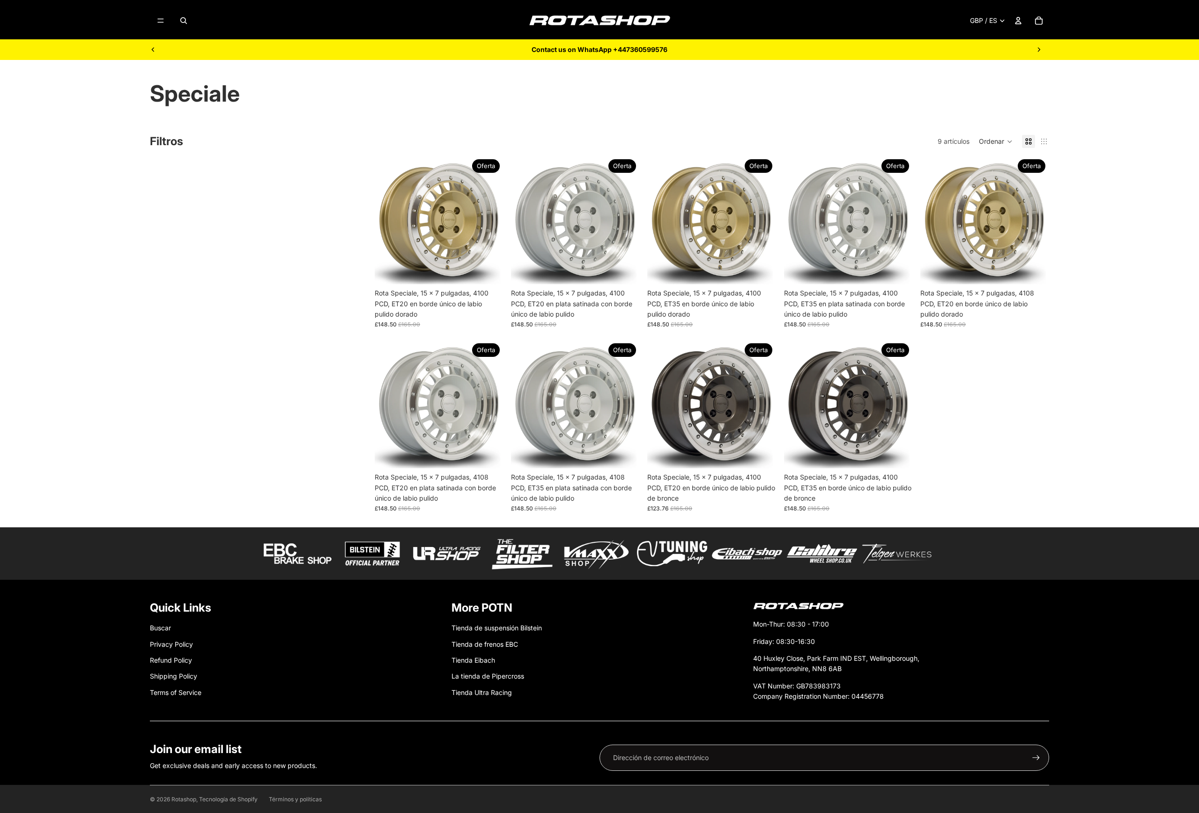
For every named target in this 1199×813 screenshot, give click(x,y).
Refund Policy (171, 660)
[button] (996, 141)
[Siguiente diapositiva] (1039, 49)
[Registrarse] (1036, 758)
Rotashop (183, 799)
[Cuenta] (1018, 20)
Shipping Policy (173, 676)
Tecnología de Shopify (228, 799)
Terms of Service (175, 692)
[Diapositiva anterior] (153, 49)
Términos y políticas (295, 799)
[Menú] (160, 20)
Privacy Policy (171, 644)
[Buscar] (183, 20)
